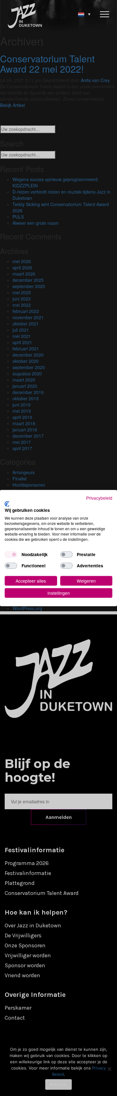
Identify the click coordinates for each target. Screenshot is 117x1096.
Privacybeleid (99, 498)
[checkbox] (11, 554)
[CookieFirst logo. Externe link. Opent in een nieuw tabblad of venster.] (7, 504)
